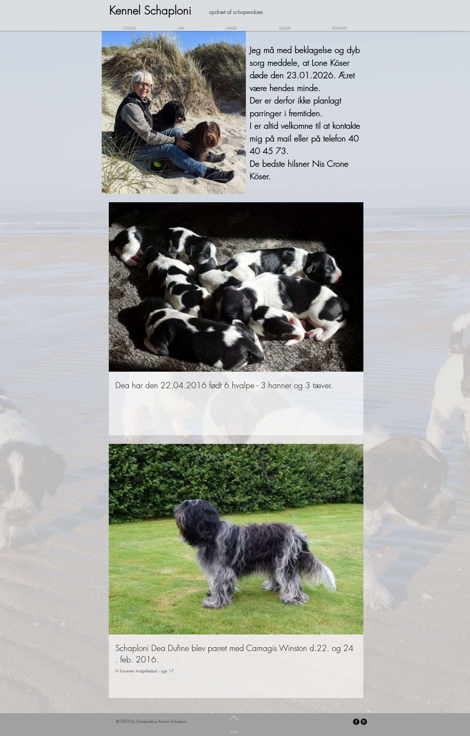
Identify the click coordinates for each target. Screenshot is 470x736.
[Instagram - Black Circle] (364, 722)
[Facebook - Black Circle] (356, 722)
